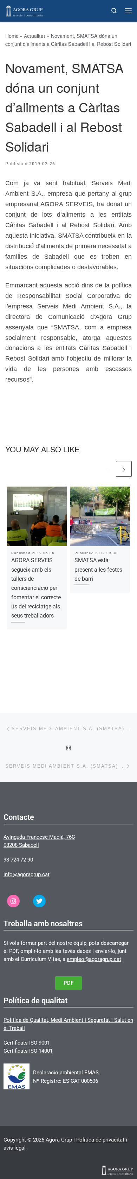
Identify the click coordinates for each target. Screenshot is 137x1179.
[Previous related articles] (107, 469)
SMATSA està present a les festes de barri (98, 569)
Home (11, 36)
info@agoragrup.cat (27, 874)
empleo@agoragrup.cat (94, 959)
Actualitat (34, 36)
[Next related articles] (124, 469)
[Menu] (128, 11)
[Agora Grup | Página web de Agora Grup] (24, 10)
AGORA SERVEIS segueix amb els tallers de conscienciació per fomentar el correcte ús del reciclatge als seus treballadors (36, 588)
